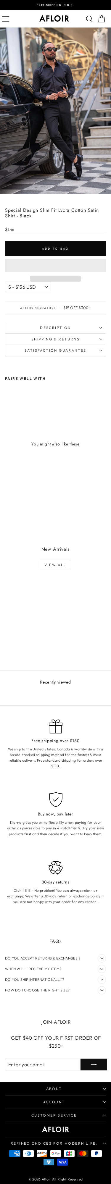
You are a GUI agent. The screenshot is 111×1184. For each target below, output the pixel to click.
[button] (55, 265)
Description (55, 327)
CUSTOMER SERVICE (54, 1115)
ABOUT (54, 1088)
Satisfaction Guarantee (55, 350)
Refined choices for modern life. (54, 1143)
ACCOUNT (54, 1102)
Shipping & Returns (55, 339)
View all (55, 565)
